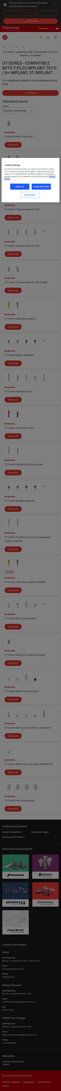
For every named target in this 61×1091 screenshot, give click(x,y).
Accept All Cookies (41, 186)
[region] (31, 180)
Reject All (20, 186)
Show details (29, 195)
